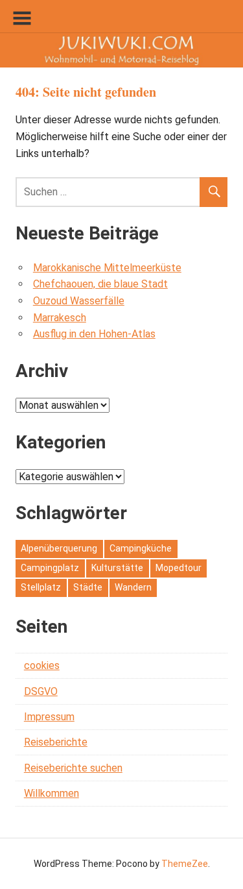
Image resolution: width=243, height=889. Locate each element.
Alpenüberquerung (59, 548)
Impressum (49, 717)
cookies (42, 665)
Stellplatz (41, 587)
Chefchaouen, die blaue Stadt (100, 284)
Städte (87, 587)
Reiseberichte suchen (73, 768)
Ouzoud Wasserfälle (78, 301)
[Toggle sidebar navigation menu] (22, 18)
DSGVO (41, 691)
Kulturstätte (117, 568)
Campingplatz (50, 568)
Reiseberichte (55, 742)
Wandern (133, 587)
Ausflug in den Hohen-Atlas (94, 334)
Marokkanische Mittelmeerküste (107, 268)
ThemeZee (184, 864)
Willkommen (51, 793)
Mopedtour (179, 568)
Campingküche (141, 548)
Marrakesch (59, 317)
